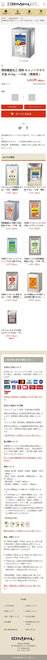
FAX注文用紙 (30, 616)
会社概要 (7, 622)
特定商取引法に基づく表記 (32, 623)
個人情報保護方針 (10, 630)
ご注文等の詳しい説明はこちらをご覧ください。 (23, 435)
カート (41, 12)
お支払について (31, 606)
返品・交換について (11, 616)
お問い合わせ (30, 630)
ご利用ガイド (6, 12)
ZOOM (25, 61)
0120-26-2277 (25, 648)
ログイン (29, 12)
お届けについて (31, 611)
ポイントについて (35, 107)
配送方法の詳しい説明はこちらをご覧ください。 (23, 531)
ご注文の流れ (12, 107)
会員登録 (17, 12)
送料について (9, 611)
